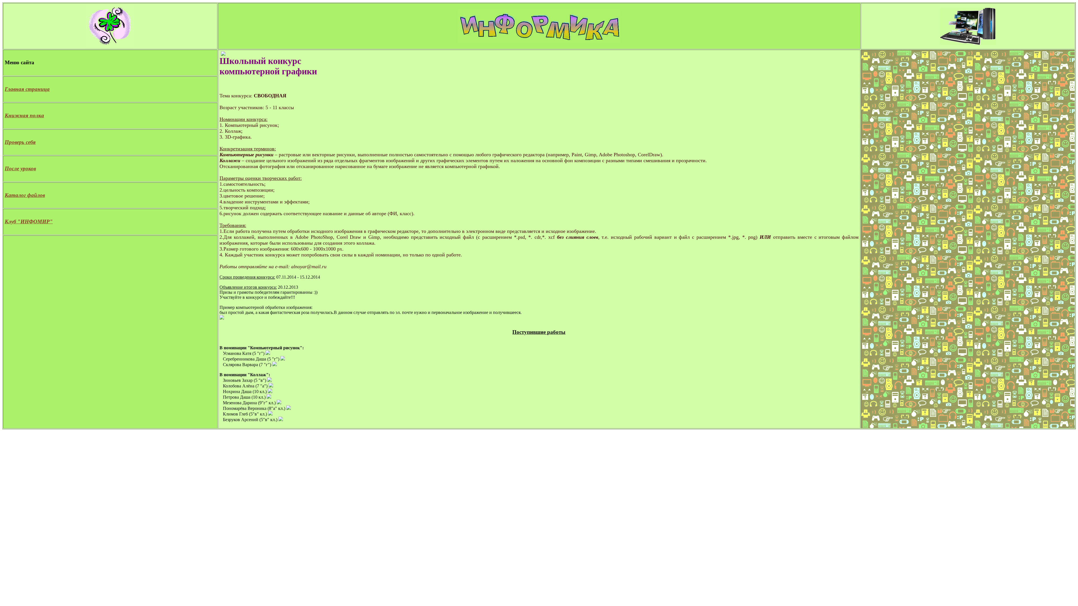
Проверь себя (20, 142)
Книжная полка (24, 115)
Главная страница (27, 89)
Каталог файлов (25, 195)
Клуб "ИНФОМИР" (29, 221)
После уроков (20, 168)
